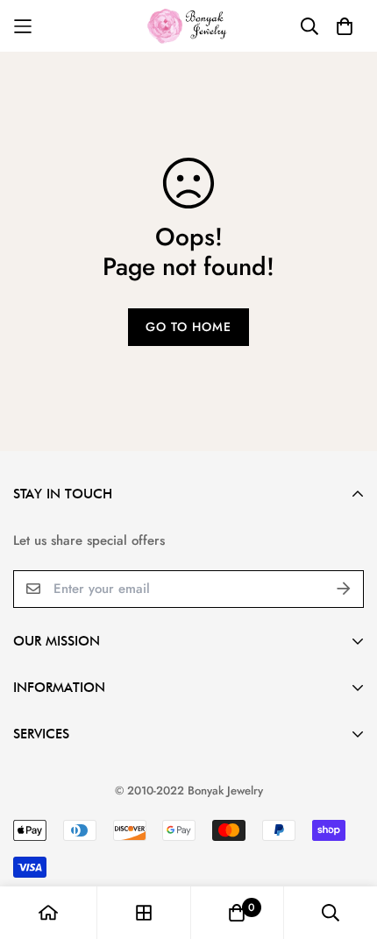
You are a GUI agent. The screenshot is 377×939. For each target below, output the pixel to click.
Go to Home (188, 326)
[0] (236, 912)
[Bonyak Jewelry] (189, 26)
